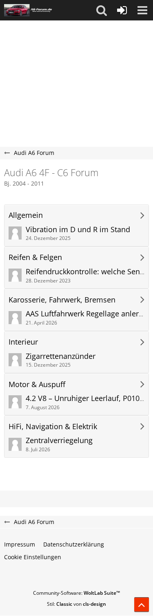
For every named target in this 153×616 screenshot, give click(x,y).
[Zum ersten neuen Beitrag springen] (15, 233)
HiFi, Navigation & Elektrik (53, 426)
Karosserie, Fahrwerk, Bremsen (62, 300)
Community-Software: (76, 592)
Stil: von (76, 603)
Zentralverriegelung (59, 440)
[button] (101, 10)
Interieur (23, 342)
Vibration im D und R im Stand (78, 229)
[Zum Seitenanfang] (141, 604)
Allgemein (26, 215)
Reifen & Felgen (35, 257)
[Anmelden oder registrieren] (122, 10)
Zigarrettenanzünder (60, 356)
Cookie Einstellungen (32, 557)
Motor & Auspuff (37, 384)
